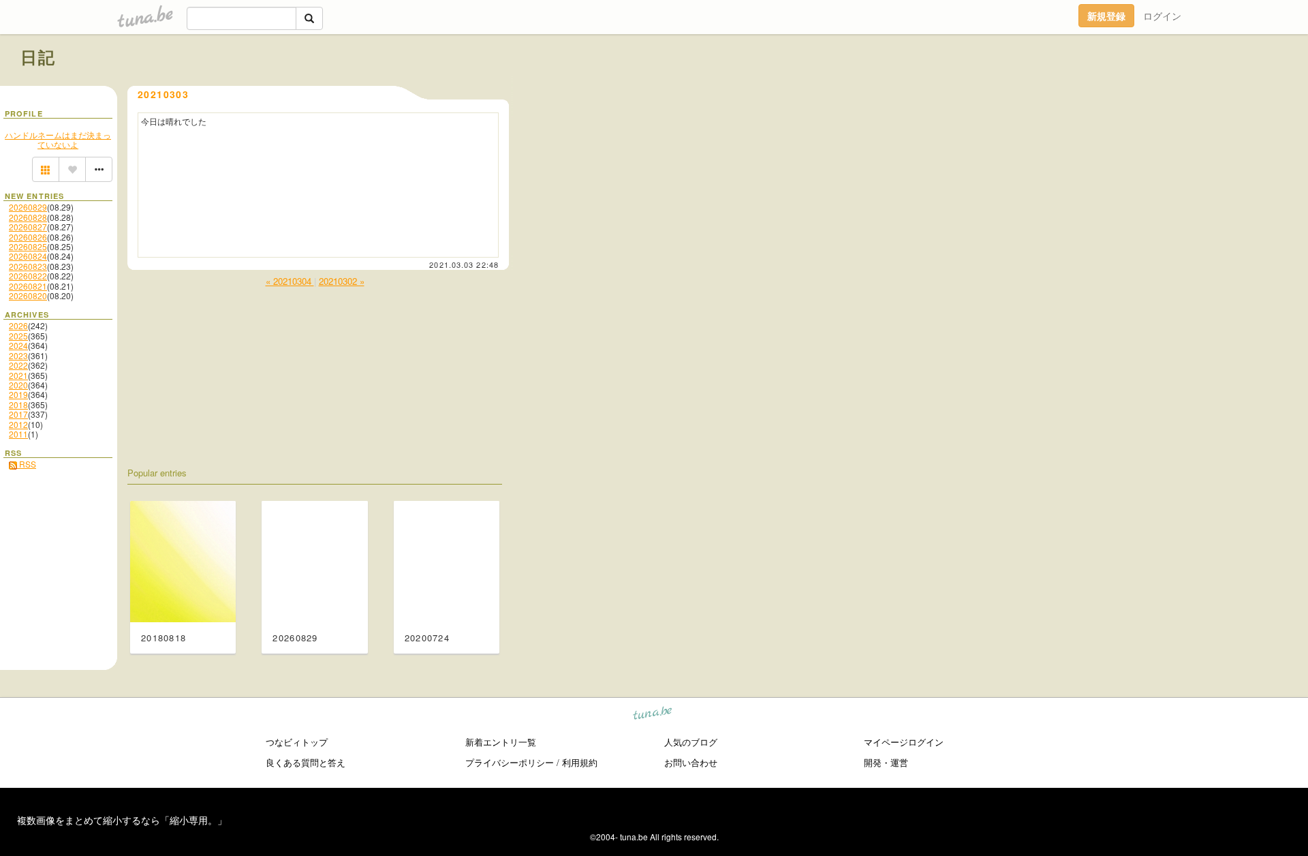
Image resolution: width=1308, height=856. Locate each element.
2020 (18, 385)
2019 (18, 394)
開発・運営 (886, 762)
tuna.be (653, 715)
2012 (18, 424)
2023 (18, 355)
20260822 (28, 275)
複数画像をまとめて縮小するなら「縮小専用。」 (122, 820)
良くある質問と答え (305, 762)
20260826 (28, 237)
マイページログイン (904, 741)
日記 (38, 56)
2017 (18, 414)
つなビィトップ (297, 741)
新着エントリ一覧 (500, 741)
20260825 (28, 246)
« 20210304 (290, 281)
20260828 (28, 217)
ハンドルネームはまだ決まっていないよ (58, 139)
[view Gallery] (45, 170)
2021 (18, 375)
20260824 (28, 256)
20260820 (28, 295)
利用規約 (579, 762)
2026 (18, 325)
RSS (26, 464)
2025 (18, 335)
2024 (18, 345)
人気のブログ (690, 741)
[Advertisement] (1132, 87)
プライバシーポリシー (509, 762)
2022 (18, 365)
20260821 (28, 286)
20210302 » (341, 281)
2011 (18, 434)
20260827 (28, 226)
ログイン (1162, 15)
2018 (18, 404)
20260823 (28, 266)
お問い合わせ (690, 762)
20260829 (28, 207)
